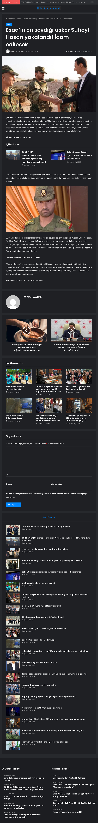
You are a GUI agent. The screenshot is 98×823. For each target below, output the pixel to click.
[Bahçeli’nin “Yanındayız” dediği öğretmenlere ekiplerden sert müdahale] (49, 405)
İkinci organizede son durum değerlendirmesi (43, 617)
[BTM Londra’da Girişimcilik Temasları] (13, 688)
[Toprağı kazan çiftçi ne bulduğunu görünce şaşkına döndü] (13, 700)
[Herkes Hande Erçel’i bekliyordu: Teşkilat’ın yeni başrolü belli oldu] (13, 564)
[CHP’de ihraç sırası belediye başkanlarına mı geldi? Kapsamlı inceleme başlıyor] (49, 376)
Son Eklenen (49, 517)
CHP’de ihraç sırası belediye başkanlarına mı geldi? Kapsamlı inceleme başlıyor (49, 389)
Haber (19, 19)
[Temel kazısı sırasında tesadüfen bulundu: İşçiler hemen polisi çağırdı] (13, 677)
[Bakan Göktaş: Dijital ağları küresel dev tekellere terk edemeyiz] (58, 155)
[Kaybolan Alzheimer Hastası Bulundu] (19, 376)
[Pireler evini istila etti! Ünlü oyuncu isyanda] (13, 711)
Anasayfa (11, 19)
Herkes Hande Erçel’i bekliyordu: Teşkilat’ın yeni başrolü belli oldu (52, 560)
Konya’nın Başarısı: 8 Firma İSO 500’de (39, 662)
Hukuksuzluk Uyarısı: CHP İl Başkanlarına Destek (78, 387)
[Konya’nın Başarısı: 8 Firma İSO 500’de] (13, 666)
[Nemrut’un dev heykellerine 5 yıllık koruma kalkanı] (13, 745)
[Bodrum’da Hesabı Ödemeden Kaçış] (19, 405)
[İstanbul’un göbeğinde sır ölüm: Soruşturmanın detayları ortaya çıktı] (79, 405)
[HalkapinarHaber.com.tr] (49, 8)
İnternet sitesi (56, 484)
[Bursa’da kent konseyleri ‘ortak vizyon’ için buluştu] (13, 552)
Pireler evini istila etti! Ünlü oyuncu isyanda (42, 708)
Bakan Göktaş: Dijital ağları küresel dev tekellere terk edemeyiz (79, 155)
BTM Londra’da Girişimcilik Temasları (39, 685)
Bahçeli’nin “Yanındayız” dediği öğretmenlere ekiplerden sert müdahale (48, 418)
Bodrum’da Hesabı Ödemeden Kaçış (14, 416)
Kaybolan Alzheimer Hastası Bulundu (15, 387)
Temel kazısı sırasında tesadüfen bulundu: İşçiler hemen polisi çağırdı (54, 674)
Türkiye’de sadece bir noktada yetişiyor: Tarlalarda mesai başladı (53, 730)
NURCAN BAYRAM (17, 51)
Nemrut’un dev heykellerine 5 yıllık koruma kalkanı (45, 742)
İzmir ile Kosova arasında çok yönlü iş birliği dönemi (46, 526)
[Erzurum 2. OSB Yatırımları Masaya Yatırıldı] (13, 609)
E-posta (10, 484)
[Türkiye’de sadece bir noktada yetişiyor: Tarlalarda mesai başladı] (13, 734)
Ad (7, 474)
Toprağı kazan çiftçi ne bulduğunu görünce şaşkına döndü (49, 696)
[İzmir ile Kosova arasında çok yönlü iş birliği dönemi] (13, 530)
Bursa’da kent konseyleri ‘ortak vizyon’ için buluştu (41, 2)
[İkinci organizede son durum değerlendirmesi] (13, 620)
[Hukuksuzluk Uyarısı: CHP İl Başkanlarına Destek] (79, 376)
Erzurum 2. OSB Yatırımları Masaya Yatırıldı (41, 606)
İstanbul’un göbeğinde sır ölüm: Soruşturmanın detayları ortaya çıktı (78, 418)
